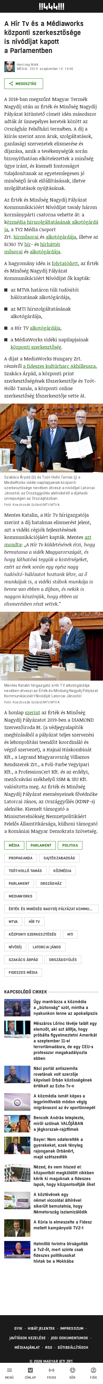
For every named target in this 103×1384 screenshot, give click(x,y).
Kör (72, 1377)
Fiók (93, 1377)
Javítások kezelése (28, 1338)
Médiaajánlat (27, 1347)
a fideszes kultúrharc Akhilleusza (59, 366)
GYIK (18, 1328)
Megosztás (26, 84)
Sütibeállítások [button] (73, 1347)
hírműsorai (26, 237)
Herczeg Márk (28, 64)
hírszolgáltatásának (49, 222)
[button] (14, 845)
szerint (32, 712)
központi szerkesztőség (36, 347)
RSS (48, 1347)
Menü (9, 1377)
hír (27, 244)
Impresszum (71, 1328)
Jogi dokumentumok (69, 1338)
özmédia (17, 222)
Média (22, 69)
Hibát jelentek (41, 1328)
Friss (51, 1377)
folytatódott (65, 263)
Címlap (30, 1377)
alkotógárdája (61, 237)
